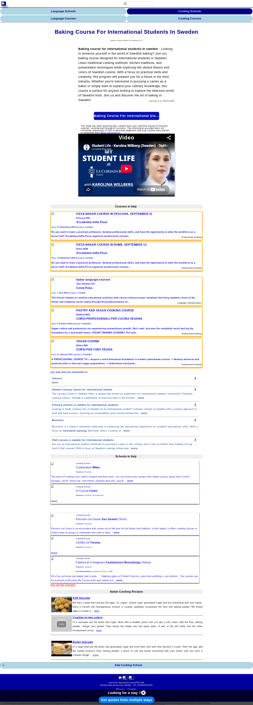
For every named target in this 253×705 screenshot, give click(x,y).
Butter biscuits (83, 642)
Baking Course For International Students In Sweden (126, 116)
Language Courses (63, 18)
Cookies (132, 689)
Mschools (58, 420)
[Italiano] (125, 678)
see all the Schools (63, 584)
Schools (57, 378)
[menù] (3, 4)
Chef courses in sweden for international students (82, 440)
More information (110, 132)
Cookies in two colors (88, 617)
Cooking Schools (189, 11)
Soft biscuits (81, 598)
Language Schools (63, 11)
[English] (131, 678)
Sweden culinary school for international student (82, 389)
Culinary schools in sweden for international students (85, 405)
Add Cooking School (128, 665)
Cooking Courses (189, 18)
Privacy (120, 689)
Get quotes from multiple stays (126, 700)
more (55, 382)
